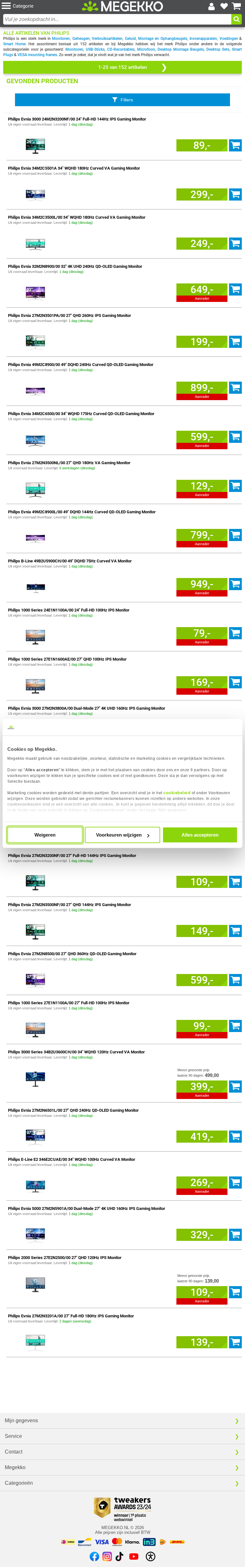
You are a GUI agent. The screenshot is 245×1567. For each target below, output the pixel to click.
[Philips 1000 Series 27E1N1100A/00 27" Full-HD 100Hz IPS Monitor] (35, 1029)
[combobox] (117, 19)
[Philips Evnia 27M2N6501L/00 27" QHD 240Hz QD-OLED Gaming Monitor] (35, 1136)
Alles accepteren (200, 835)
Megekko (15, 1467)
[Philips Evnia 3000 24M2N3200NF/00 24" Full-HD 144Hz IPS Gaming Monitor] (35, 145)
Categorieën (19, 1483)
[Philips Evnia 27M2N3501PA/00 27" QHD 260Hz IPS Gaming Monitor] (35, 341)
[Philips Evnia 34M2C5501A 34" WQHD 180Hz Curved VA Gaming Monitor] (35, 194)
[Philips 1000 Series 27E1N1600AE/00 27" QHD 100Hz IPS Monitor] (35, 685)
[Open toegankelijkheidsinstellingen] (150, 1556)
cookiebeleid (176, 792)
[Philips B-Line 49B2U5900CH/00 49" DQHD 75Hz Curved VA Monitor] (35, 587)
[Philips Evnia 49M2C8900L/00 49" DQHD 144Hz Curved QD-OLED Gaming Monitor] (35, 538)
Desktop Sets (217, 49)
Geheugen (81, 38)
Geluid (130, 38)
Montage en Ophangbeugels (162, 38)
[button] (42, 6)
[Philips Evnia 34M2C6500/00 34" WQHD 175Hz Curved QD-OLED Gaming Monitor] (35, 439)
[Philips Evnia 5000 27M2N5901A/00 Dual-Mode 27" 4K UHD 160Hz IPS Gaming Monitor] (35, 1234)
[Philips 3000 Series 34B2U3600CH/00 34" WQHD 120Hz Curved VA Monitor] (35, 1078)
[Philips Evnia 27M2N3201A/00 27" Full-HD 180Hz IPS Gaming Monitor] (35, 1342)
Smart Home (14, 44)
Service (13, 1436)
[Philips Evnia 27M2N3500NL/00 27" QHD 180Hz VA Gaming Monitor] (35, 489)
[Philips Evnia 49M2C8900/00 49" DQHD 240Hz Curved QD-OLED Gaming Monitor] (35, 390)
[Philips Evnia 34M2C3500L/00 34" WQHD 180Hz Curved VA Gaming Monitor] (35, 243)
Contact (13, 1451)
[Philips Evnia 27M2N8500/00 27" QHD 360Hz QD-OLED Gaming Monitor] (35, 980)
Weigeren (45, 835)
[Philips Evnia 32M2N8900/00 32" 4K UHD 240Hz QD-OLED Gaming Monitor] (35, 292)
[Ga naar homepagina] (122, 6)
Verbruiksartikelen (107, 38)
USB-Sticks (95, 49)
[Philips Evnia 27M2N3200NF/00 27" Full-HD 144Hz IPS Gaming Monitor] (35, 881)
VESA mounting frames (37, 55)
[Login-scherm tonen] (211, 6)
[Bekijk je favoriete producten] (224, 6)
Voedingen (228, 38)
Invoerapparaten (203, 38)
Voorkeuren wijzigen (119, 835)
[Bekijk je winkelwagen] (236, 6)
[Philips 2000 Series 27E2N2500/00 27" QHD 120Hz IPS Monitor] (35, 1283)
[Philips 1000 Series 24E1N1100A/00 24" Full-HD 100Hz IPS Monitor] (35, 636)
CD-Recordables (121, 49)
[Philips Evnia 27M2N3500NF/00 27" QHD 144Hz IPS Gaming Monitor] (35, 930)
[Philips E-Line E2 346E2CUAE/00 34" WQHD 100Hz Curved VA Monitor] (35, 1185)
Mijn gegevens (21, 1420)
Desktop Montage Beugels (181, 49)
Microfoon (146, 49)
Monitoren (61, 38)
